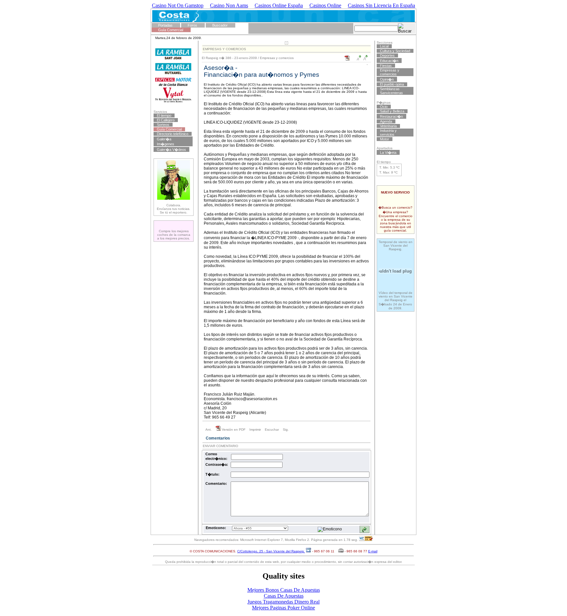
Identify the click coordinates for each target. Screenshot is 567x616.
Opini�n (387, 79)
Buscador (220, 25)
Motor (384, 139)
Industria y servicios (388, 132)
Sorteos (163, 125)
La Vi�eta (388, 152)
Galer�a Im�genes (165, 141)
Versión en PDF (233, 429)
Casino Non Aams (229, 5)
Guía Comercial (170, 30)
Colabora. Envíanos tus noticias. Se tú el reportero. (173, 208)
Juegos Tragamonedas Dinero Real (283, 602)
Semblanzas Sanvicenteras (391, 91)
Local (384, 46)
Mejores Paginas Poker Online (283, 607)
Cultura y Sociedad (395, 51)
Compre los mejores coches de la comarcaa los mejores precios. (173, 234)
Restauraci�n (391, 116)
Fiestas (386, 66)
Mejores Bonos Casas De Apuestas (283, 590)
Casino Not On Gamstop (177, 5)
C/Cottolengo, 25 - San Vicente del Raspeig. (271, 551)
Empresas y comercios (277, 58)
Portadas (165, 25)
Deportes (387, 55)
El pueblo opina (392, 84)
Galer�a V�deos (171, 150)
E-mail (372, 551)
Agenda (386, 121)
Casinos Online (325, 5)
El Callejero (166, 120)
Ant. (208, 429)
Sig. (286, 429)
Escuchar (272, 429)
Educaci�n (389, 61)
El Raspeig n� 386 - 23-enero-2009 (229, 58)
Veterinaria (388, 126)
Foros (192, 25)
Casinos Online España (279, 5)
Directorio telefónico (172, 134)
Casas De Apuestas (284, 596)
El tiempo (164, 115)
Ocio (384, 107)
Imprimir (255, 429)
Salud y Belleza (392, 111)
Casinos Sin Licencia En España (381, 5)
